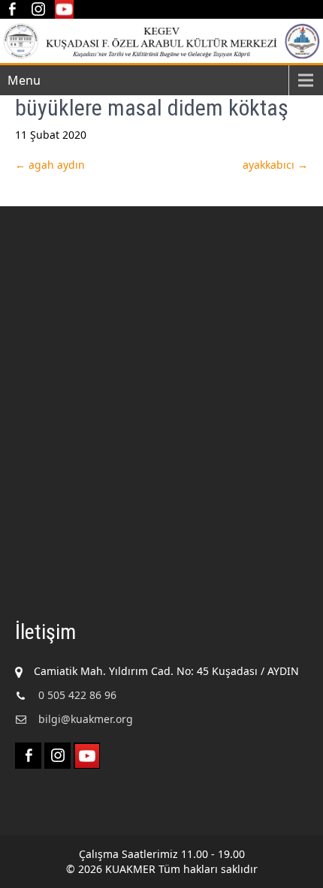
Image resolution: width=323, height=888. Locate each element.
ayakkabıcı (275, 165)
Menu (24, 80)
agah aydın (50, 165)
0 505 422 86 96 (77, 695)
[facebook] (11, 9)
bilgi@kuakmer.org (85, 719)
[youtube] (64, 9)
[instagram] (38, 9)
